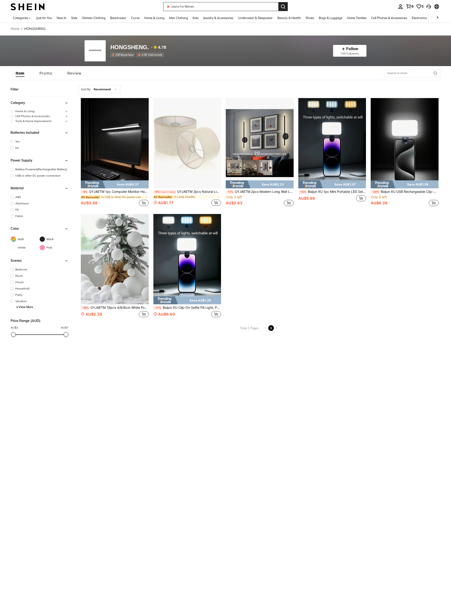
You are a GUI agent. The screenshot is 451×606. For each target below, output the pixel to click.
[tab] (20, 73)
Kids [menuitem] (195, 18)
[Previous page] (265, 328)
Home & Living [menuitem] (154, 18)
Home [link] (15, 29)
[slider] (13, 334)
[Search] (283, 6)
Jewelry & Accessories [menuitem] (218, 18)
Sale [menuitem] (74, 18)
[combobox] (99, 89)
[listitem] (123, 54)
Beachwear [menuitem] (118, 18)
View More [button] (26, 307)
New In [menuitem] (61, 18)
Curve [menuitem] (135, 18)
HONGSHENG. (129, 47)
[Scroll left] (431, 17)
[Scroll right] (437, 17)
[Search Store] (435, 73)
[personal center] (400, 6)
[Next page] (277, 328)
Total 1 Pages (249, 328)
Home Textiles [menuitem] (356, 18)
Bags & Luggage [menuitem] (330, 18)
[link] (410, 6)
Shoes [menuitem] (310, 18)
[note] (115, 184)
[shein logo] (28, 6)
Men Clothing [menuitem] (178, 18)
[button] (429, 6)
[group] (39, 111)
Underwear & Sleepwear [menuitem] (255, 18)
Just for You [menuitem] (44, 18)
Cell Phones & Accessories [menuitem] (389, 18)
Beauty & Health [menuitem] (289, 18)
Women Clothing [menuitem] (93, 18)
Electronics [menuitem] (419, 18)
